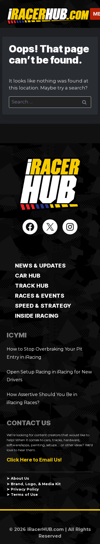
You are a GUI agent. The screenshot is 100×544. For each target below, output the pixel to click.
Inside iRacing (37, 315)
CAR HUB (28, 275)
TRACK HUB (31, 285)
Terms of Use (24, 494)
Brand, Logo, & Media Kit (36, 484)
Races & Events (39, 295)
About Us (20, 478)
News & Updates (40, 265)
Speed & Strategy (43, 305)
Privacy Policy (25, 489)
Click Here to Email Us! (34, 460)
